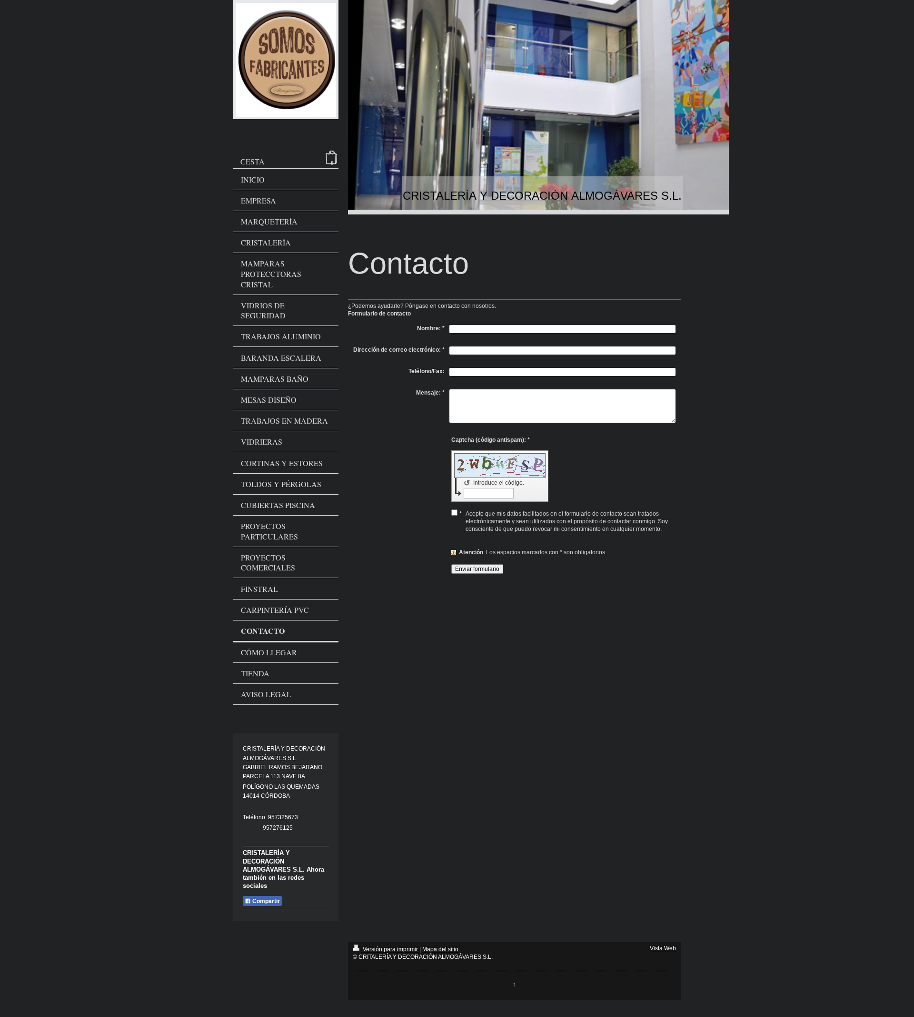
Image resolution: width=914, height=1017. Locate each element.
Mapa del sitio (440, 949)
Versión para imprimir (390, 949)
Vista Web (663, 948)
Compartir (265, 901)
